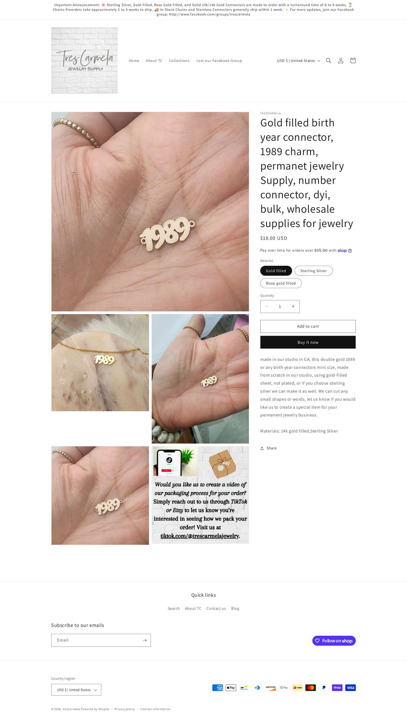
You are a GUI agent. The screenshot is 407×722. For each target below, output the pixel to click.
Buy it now (308, 342)
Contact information (156, 709)
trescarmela (71, 709)
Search (174, 608)
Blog (235, 608)
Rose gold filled (281, 283)
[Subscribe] (144, 640)
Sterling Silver (313, 270)
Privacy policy (125, 709)
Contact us (216, 608)
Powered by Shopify (95, 709)
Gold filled (276, 270)
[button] (329, 60)
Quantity (267, 295)
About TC (193, 608)
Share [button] (272, 447)
